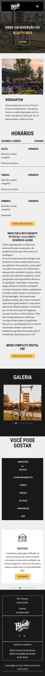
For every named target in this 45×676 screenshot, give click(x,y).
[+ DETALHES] (22, 541)
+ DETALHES (22, 576)
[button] (37, 6)
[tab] (22, 462)
